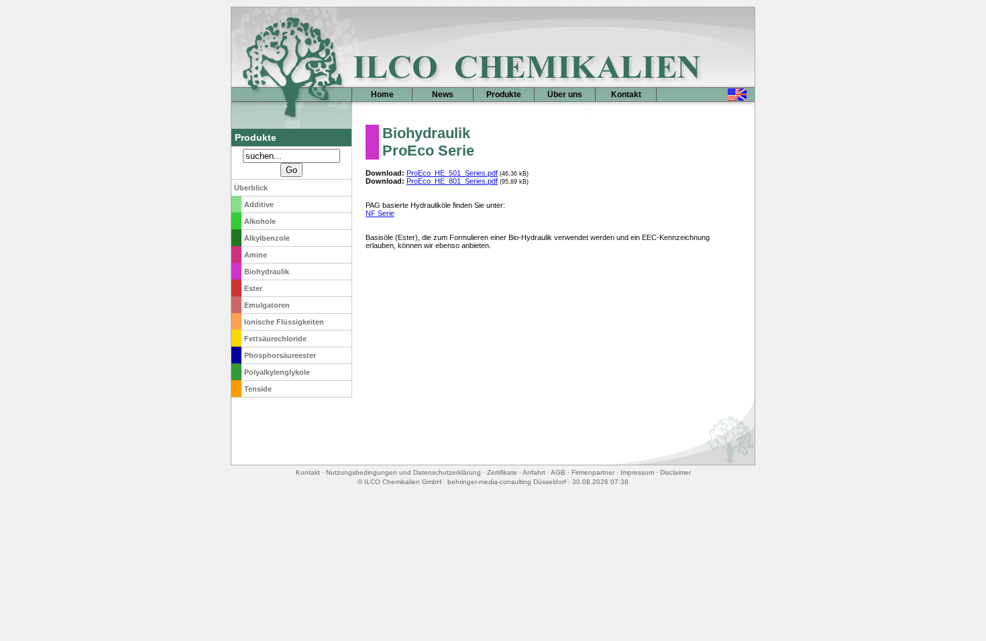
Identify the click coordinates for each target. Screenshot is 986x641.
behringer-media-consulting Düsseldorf (506, 481)
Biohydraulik (266, 272)
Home (382, 94)
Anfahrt (534, 472)
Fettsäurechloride (275, 339)
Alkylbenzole (267, 238)
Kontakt (626, 94)
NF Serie (380, 213)
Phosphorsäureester (280, 355)
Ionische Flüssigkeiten (284, 322)
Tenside (258, 389)
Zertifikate (502, 472)
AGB (558, 472)
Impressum (637, 472)
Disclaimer (675, 472)
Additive (259, 204)
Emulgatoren (267, 305)
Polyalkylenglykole (277, 372)
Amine (255, 255)
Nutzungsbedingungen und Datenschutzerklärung (403, 472)
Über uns (564, 94)
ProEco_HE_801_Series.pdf (452, 181)
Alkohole (260, 221)
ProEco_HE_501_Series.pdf (452, 173)
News (442, 94)
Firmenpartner (592, 472)
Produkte (503, 94)
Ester (253, 288)
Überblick (251, 188)
